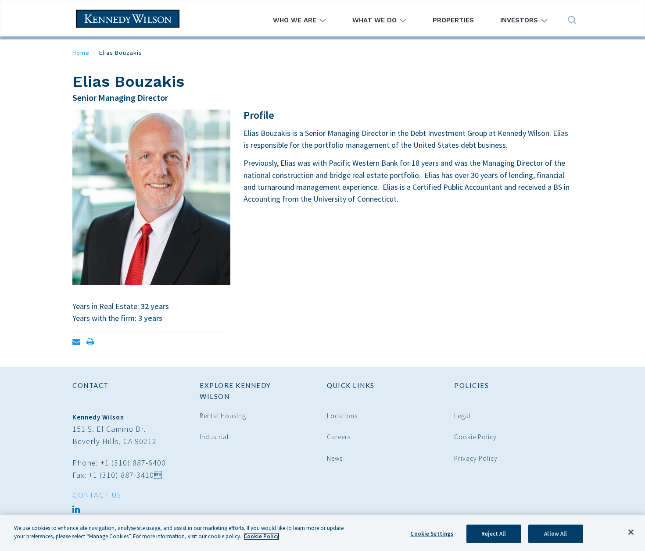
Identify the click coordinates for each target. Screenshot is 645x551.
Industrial (214, 437)
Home (81, 53)
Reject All (493, 533)
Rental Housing (223, 416)
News (335, 458)
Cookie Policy (475, 437)
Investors (520, 20)
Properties (453, 20)
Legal (462, 416)
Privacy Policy (476, 458)
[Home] (131, 19)
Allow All (555, 533)
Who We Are (296, 20)
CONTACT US (97, 495)
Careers (339, 437)
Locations (342, 416)
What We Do (375, 20)
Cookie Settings (431, 533)
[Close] (631, 532)
